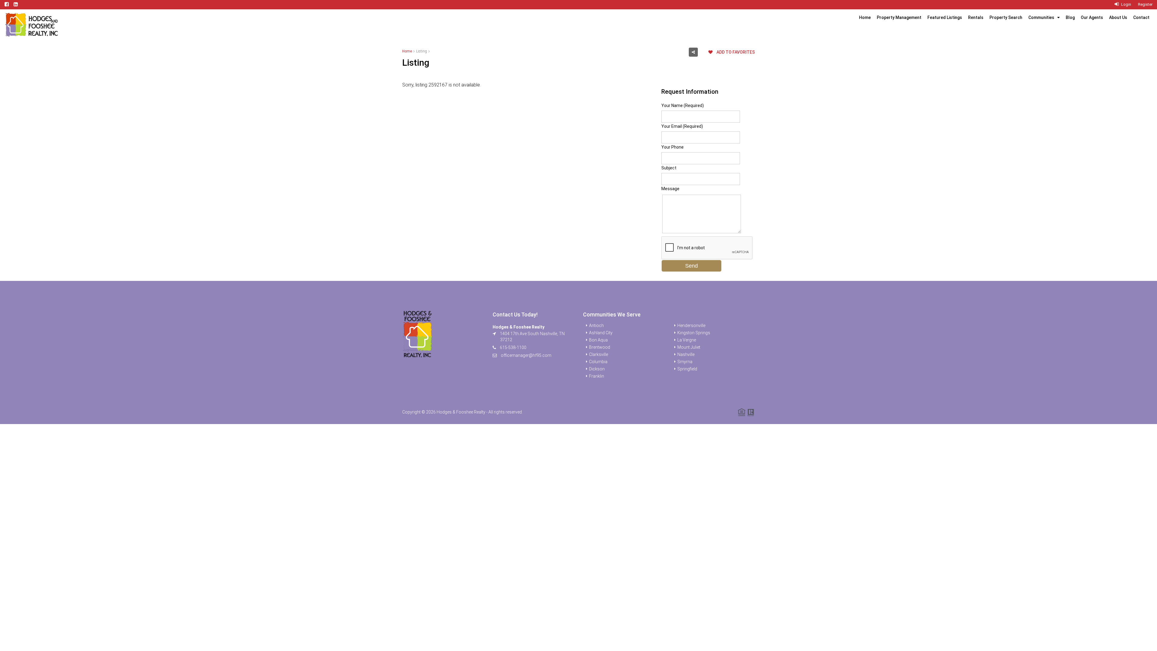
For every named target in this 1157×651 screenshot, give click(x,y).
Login (1125, 4)
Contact (1141, 17)
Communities (1041, 17)
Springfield (687, 368)
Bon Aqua (598, 340)
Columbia (598, 361)
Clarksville (598, 354)
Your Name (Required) (682, 105)
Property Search (1005, 17)
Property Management (899, 17)
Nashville (686, 354)
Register (1145, 4)
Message (670, 188)
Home (865, 17)
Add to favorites (735, 52)
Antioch (596, 325)
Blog (1070, 17)
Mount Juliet (688, 347)
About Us (1118, 17)
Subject (668, 167)
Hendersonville (691, 325)
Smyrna (684, 361)
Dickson (597, 368)
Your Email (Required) (682, 126)
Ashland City (601, 332)
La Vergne (686, 340)
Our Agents (1092, 17)
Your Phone (672, 147)
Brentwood (599, 347)
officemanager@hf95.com (526, 355)
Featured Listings (944, 17)
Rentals (975, 17)
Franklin (596, 376)
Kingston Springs (693, 332)
